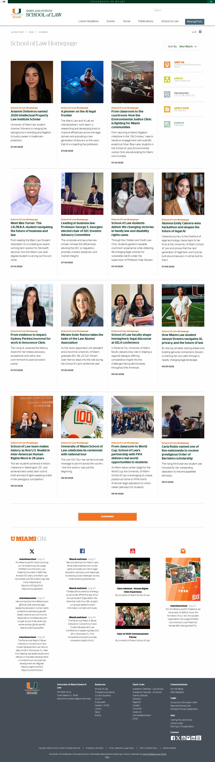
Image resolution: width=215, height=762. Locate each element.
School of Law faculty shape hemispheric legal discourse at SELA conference (131, 338)
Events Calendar (140, 696)
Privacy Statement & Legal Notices (121, 748)
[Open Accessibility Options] (4, 1)
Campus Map (176, 723)
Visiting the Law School (181, 720)
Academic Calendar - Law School (148, 689)
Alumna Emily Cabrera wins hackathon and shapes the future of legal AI (181, 227)
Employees (100, 702)
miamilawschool (27, 559)
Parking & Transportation (182, 727)
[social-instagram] (188, 738)
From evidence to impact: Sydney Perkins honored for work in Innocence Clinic (31, 338)
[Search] (201, 10)
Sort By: (180, 46)
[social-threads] (198, 737)
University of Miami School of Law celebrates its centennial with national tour (82, 450)
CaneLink (137, 712)
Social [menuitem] (126, 21)
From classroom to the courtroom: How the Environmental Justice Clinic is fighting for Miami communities (131, 119)
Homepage (42, 32)
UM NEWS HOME (17, 32)
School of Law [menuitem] (169, 21)
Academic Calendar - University (147, 692)
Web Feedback (177, 692)
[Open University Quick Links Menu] (211, 1)
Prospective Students (105, 692)
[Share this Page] (198, 34)
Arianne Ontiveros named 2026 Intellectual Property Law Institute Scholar (29, 115)
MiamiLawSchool (78, 559)
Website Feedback (169, 748)
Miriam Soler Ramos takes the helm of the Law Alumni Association (82, 338)
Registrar (137, 702)
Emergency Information (94, 748)
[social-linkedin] (193, 738)
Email (135, 719)
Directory (137, 699)
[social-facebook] (173, 738)
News (97, 712)
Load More (107, 516)
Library (98, 709)
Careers (136, 705)
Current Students (103, 696)
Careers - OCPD (102, 705)
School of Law (101, 689)
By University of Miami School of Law (133, 595)
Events (98, 715)
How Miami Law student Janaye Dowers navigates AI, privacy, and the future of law (182, 338)
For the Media (176, 689)
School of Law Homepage (24, 108)
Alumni (98, 699)
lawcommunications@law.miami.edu (74, 699)
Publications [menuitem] (145, 21)
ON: (29, 539)
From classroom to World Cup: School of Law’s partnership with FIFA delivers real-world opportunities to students (129, 454)
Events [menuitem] (111, 21)
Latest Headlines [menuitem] (89, 21)
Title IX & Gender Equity (148, 748)
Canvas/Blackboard (142, 715)
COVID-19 (137, 709)
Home (31, 32)
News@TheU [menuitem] (194, 21)
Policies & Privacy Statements (184, 709)
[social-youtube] (183, 738)
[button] (208, 753)
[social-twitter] (178, 737)
